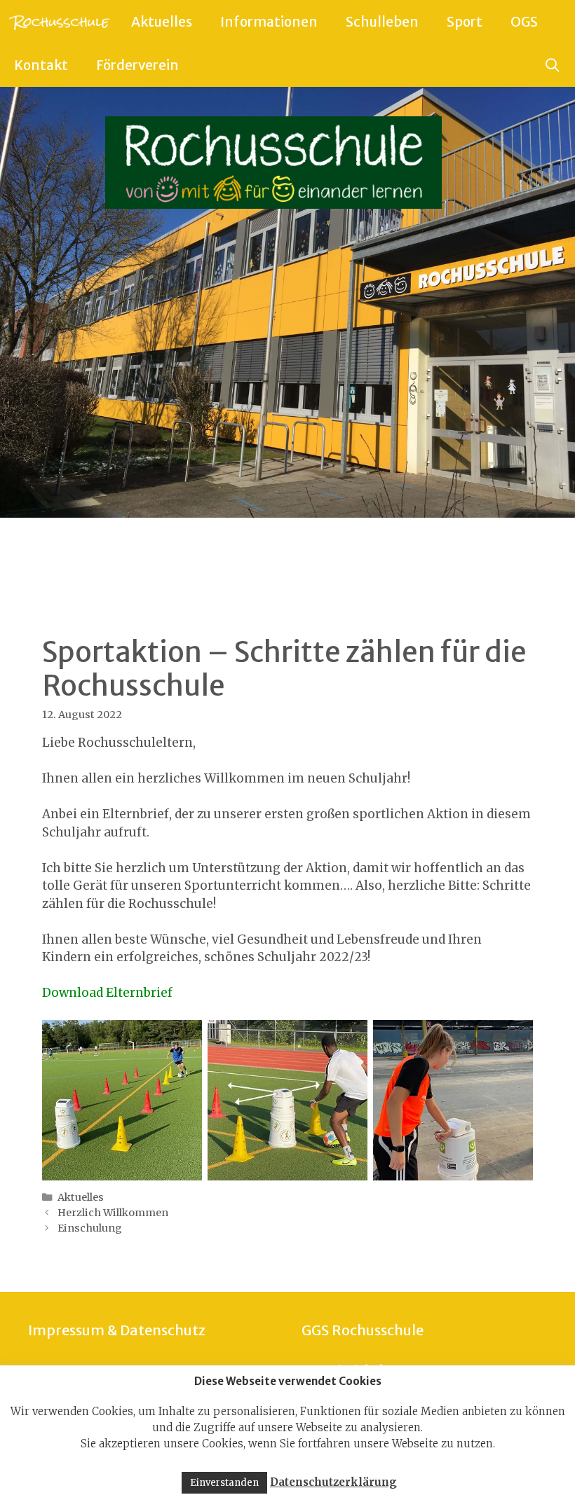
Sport (464, 21)
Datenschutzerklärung (333, 1482)
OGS (524, 21)
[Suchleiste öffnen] (552, 65)
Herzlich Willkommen (113, 1212)
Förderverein (137, 65)
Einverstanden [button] (224, 1483)
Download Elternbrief (107, 992)
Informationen (269, 21)
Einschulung (90, 1228)
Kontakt (41, 65)
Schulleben (382, 21)
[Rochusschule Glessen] (58, 21)
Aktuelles (161, 21)
